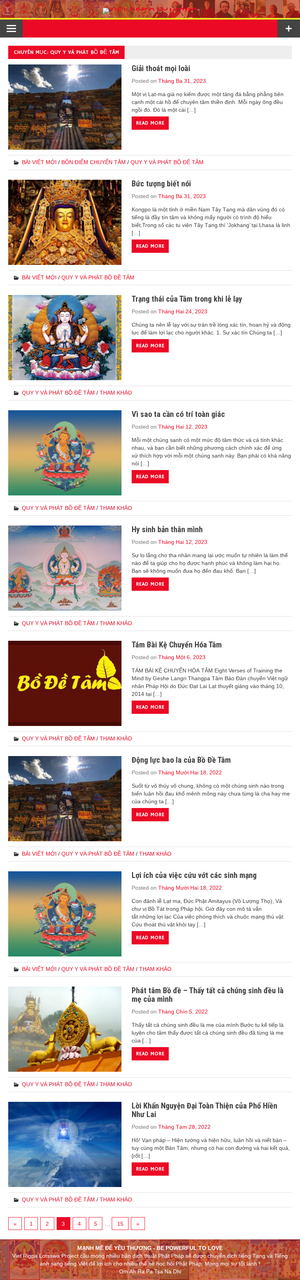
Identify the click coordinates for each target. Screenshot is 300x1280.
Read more (150, 123)
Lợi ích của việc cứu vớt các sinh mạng (194, 875)
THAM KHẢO (116, 393)
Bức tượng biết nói (161, 183)
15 (120, 1224)
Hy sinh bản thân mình (167, 529)
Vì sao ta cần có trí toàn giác (178, 414)
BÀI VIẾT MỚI (39, 162)
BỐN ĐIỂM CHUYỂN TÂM (93, 162)
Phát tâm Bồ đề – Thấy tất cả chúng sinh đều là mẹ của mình (208, 995)
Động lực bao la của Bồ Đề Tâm (181, 760)
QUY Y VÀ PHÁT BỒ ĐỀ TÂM (167, 162)
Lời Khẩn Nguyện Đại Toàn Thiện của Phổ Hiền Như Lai (204, 1110)
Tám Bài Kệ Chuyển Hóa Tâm (177, 644)
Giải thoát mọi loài (161, 68)
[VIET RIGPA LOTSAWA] (150, 7)
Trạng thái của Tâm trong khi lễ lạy (187, 299)
